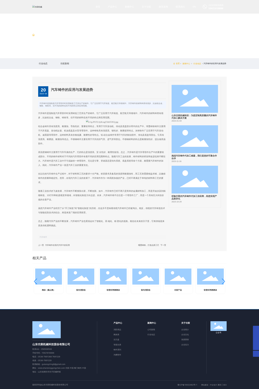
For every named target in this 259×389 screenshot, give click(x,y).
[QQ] (256, 329)
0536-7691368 (45, 356)
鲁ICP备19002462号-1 (187, 385)
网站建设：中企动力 (209, 385)
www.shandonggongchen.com (51, 368)
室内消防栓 (81, 290)
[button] (35, 281)
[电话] (256, 341)
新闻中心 (46, 35)
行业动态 (58, 35)
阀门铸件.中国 (80, 368)
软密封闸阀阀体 (113, 290)
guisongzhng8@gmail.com (53, 364)
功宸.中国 (69, 368)
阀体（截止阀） (48, 290)
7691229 (56, 356)
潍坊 (219, 385)
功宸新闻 (64, 64)
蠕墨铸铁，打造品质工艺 (148, 245)
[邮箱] (256, 335)
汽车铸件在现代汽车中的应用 (57, 245)
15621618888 (48, 353)
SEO (225, 385)
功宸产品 (178, 290)
